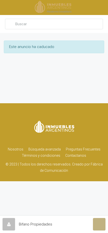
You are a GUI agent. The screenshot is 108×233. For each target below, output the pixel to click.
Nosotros (15, 149)
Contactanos (75, 156)
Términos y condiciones (41, 156)
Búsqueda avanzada (44, 149)
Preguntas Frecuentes (83, 149)
